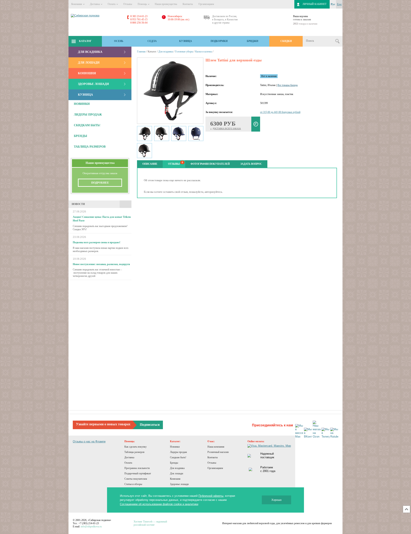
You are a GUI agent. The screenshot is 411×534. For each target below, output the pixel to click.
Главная (141, 51)
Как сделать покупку (135, 446)
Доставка (95, 4)
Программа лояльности (137, 468)
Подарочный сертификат (137, 473)
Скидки (286, 41)
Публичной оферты (210, 495)
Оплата (112, 4)
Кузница (185, 41)
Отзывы (127, 4)
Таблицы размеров (134, 452)
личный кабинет (314, 4)
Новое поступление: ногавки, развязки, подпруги (101, 264)
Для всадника (90, 51)
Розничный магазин (218, 452)
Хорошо (276, 499)
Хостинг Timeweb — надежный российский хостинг (150, 523)
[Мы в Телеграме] (325, 433)
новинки (82, 103)
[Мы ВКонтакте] (308, 433)
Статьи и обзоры (133, 484)
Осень (118, 41)
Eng (339, 4)
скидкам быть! (87, 125)
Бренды (174, 462)
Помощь (142, 4)
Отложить (255, 124)
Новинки (175, 446)
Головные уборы (184, 51)
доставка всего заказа (227, 128)
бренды (80, 136)
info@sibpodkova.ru (91, 526)
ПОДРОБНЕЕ (100, 182)
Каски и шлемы (203, 51)
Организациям (206, 4)
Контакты (188, 4)
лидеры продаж (88, 114)
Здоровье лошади (93, 84)
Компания (77, 4)
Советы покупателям (135, 478)
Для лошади (89, 62)
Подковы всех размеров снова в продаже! (96, 242)
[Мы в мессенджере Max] (299, 431)
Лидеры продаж (178, 452)
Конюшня (87, 73)
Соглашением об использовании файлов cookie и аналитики (159, 504)
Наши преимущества (166, 4)
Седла (152, 41)
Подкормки (219, 41)
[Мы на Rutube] (334, 433)
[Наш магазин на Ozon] (317, 430)
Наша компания (215, 446)
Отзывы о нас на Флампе (89, 441)
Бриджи (252, 41)
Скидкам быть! (178, 457)
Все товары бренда (287, 85)
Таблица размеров (90, 146)
